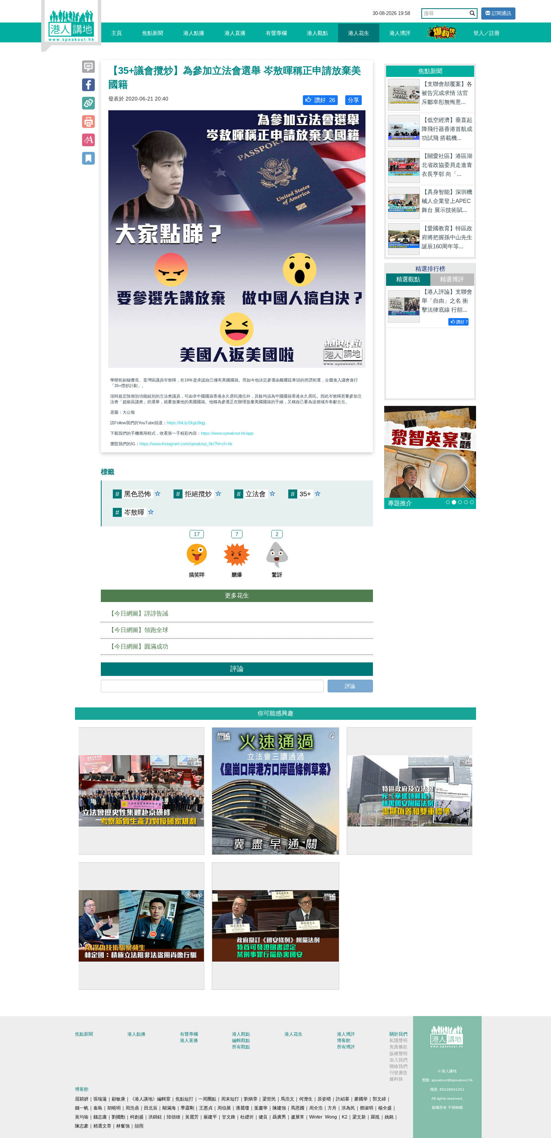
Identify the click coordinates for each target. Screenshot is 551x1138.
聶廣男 (279, 1117)
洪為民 (348, 1108)
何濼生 (306, 1099)
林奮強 (123, 1126)
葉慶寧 (261, 1108)
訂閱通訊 (500, 13)
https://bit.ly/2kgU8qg (186, 422)
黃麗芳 (192, 1117)
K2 (344, 1117)
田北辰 (150, 1108)
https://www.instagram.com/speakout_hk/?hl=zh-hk (185, 443)
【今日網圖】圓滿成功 (138, 646)
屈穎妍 (81, 1099)
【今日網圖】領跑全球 (138, 630)
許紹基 (342, 1099)
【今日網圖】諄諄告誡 (138, 613)
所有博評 (346, 1046)
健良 (263, 1117)
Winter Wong (323, 1117)
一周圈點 (207, 1099)
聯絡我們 (398, 1066)
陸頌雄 (173, 1117)
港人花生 (358, 33)
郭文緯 (379, 1099)
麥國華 (361, 1099)
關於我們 (398, 1034)
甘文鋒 (228, 1117)
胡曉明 (114, 1108)
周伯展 (224, 1108)
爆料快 (396, 1079)
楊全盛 (385, 1108)
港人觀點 (317, 33)
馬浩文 (287, 1099)
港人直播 (235, 33)
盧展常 (297, 1117)
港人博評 (399, 33)
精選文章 (102, 1126)
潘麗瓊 (242, 1108)
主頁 (116, 33)
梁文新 (359, 1117)
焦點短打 (184, 1099)
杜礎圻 (247, 1117)
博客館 (343, 1040)
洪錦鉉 (155, 1117)
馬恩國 (297, 1108)
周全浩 (316, 1108)
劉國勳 (118, 1117)
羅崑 (375, 1117)
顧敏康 (118, 1099)
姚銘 (389, 1117)
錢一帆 (81, 1108)
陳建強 (279, 1108)
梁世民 (269, 1099)
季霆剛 (187, 1108)
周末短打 (230, 1099)
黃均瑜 (81, 1117)
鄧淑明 (366, 1108)
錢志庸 (100, 1117)
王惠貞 (206, 1108)
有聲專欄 (276, 33)
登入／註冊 (486, 33)
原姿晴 (324, 1099)
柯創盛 (137, 1117)
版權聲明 (398, 1053)
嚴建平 (210, 1117)
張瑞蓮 (100, 1099)
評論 (350, 686)
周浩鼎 (132, 1108)
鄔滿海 (169, 1108)
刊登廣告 (398, 1072)
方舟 (332, 1108)
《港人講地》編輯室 (150, 1099)
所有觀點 (241, 1046)
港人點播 (193, 33)
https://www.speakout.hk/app (227, 433)
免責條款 (398, 1046)
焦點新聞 (152, 33)
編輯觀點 (241, 1040)
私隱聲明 (398, 1040)
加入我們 (398, 1060)
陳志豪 (81, 1126)
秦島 (97, 1108)
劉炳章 (251, 1099)
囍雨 (139, 1126)
